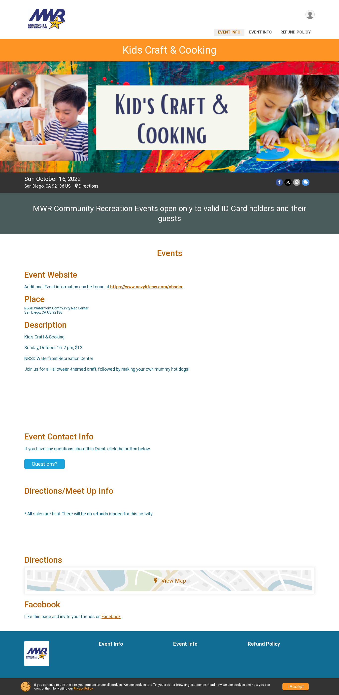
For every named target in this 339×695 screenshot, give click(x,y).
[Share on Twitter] (288, 182)
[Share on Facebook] (279, 182)
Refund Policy (295, 32)
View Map (173, 580)
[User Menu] (310, 14)
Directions (89, 186)
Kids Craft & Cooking (170, 50)
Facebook (111, 616)
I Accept (295, 686)
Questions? (44, 464)
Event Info (229, 32)
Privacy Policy (83, 688)
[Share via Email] (296, 182)
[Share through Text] (305, 182)
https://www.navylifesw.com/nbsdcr (146, 286)
